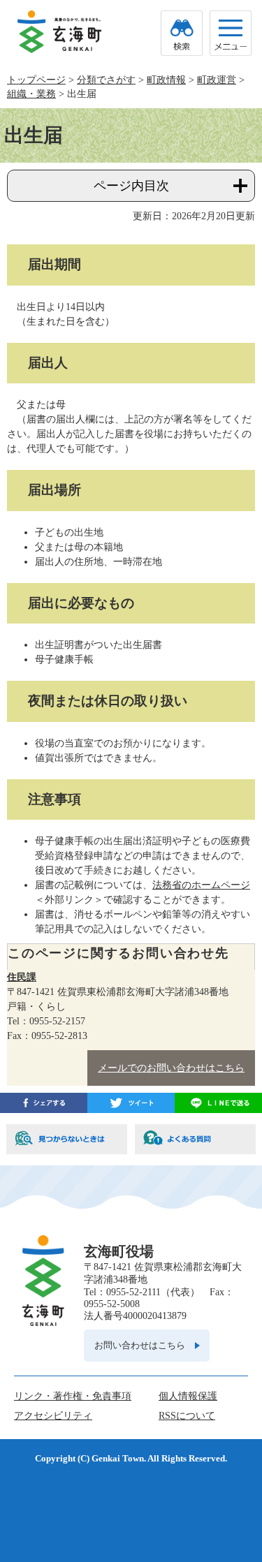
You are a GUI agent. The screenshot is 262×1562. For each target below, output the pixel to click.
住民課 (21, 977)
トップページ (36, 80)
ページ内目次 (131, 186)
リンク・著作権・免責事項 (72, 1396)
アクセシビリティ (53, 1415)
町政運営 (216, 80)
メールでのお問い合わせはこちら (171, 1068)
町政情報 (166, 80)
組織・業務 (31, 94)
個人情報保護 (188, 1396)
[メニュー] (231, 33)
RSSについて (187, 1415)
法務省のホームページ (201, 885)
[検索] (182, 33)
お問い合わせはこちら (139, 1345)
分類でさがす (106, 80)
